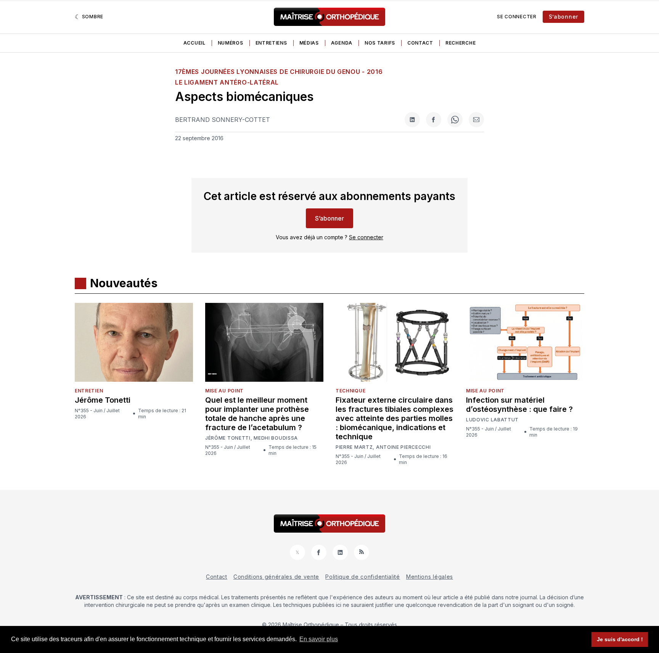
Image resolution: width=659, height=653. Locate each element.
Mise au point (224, 391)
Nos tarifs (380, 43)
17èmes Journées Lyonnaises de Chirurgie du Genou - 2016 (279, 71)
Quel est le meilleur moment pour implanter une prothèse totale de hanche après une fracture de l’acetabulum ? (257, 413)
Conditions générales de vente (276, 576)
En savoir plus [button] (318, 639)
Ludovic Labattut (492, 420)
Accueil (194, 43)
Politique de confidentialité (362, 576)
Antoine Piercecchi (403, 447)
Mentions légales (429, 576)
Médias (309, 43)
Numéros (230, 43)
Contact (420, 43)
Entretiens (271, 43)
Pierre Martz (354, 447)
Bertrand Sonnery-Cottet (222, 119)
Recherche (460, 43)
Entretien (89, 391)
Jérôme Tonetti (102, 400)
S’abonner (563, 16)
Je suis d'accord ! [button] (620, 639)
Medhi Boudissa (276, 438)
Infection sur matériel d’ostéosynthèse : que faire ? (519, 404)
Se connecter (516, 16)
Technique (350, 391)
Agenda (341, 43)
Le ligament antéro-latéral (227, 82)
